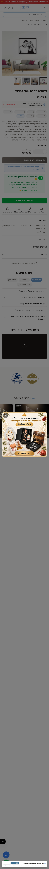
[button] (24, 434)
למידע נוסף (8, 865)
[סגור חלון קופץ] (5, 415)
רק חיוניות (6, 863)
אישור (14, 863)
